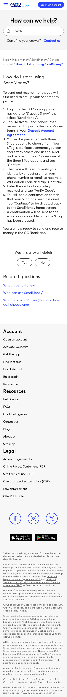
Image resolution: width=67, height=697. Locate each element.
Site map (9, 444)
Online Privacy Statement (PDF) (24, 466)
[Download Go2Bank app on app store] (21, 537)
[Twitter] (52, 519)
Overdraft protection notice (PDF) (26, 481)
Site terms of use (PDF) (18, 474)
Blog (6, 429)
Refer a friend (12, 384)
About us (9, 436)
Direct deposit (13, 369)
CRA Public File (13, 496)
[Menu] (6, 5)
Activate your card (15, 347)
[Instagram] (33, 519)
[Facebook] (15, 519)
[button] (24, 262)
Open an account (15, 339)
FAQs (6, 406)
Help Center (11, 399)
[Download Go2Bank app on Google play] (46, 537)
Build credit (11, 376)
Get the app (11, 354)
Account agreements (17, 459)
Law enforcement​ (15, 489)
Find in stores (12, 362)
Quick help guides (15, 414)
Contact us (52, 40)
